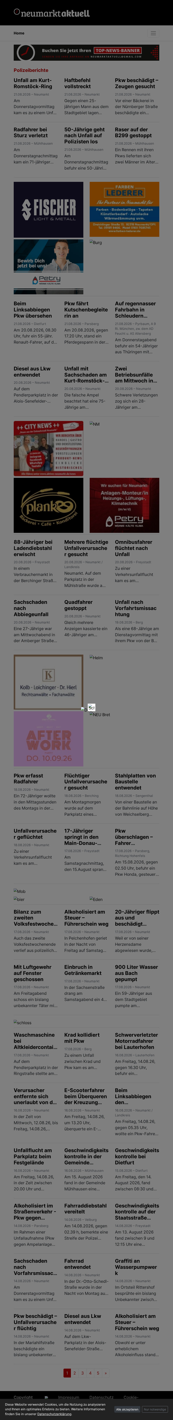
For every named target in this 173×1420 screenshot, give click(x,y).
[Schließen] (91, 707)
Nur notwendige (155, 1409)
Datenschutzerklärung (54, 1414)
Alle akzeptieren (127, 1409)
